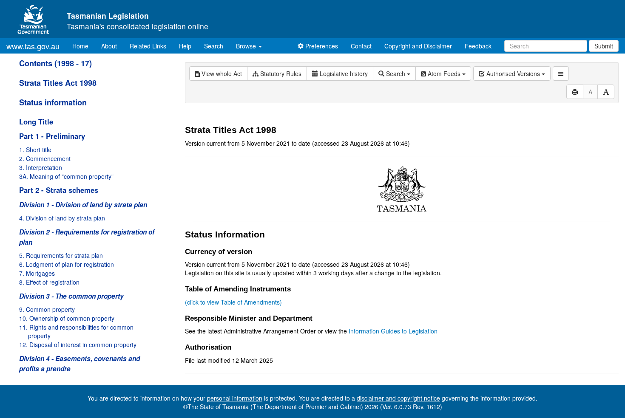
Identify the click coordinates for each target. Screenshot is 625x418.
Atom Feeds (444, 73)
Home (83, 45)
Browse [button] (247, 46)
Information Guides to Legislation (393, 331)
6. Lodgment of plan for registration (66, 264)
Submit (603, 46)
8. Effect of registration (49, 282)
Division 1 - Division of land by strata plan (83, 204)
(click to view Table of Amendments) (233, 302)
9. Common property (47, 309)
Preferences (321, 46)
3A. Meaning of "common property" (66, 176)
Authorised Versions (513, 73)
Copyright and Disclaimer (418, 46)
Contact (361, 46)
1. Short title (35, 149)
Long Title (36, 121)
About (109, 46)
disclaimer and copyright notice (398, 398)
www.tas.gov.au (33, 45)
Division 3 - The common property (71, 296)
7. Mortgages (37, 273)
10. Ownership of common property (66, 318)
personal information (234, 398)
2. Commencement (45, 158)
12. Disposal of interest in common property (77, 344)
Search (213, 46)
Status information (53, 102)
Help (185, 46)
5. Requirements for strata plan (61, 255)
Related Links (148, 46)
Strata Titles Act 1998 (58, 82)
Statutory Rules (280, 73)
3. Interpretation (40, 167)
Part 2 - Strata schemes (58, 190)
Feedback (478, 46)
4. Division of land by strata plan (62, 218)
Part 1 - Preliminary (52, 136)
